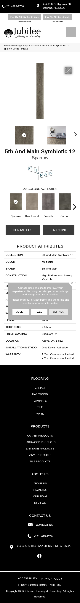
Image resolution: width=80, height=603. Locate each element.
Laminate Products (40, 448)
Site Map (56, 585)
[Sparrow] (15, 202)
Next (74, 133)
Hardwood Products (40, 442)
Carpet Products (40, 435)
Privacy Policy (51, 578)
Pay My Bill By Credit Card (24, 17)
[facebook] (39, 556)
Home (7, 45)
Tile (40, 407)
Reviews (40, 502)
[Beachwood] (32, 202)
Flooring (16, 45)
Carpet (40, 387)
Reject (39, 312)
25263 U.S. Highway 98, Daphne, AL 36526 (44, 545)
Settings (58, 312)
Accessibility (27, 578)
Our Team (40, 496)
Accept (20, 312)
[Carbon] (65, 202)
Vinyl (25, 45)
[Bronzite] (48, 202)
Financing (59, 230)
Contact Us (22, 230)
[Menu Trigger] (71, 32)
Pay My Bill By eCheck (57, 17)
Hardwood (40, 394)
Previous (5, 133)
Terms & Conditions (32, 585)
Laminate (40, 400)
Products (35, 45)
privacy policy (39, 299)
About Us (40, 483)
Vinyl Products (40, 455)
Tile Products (40, 461)
